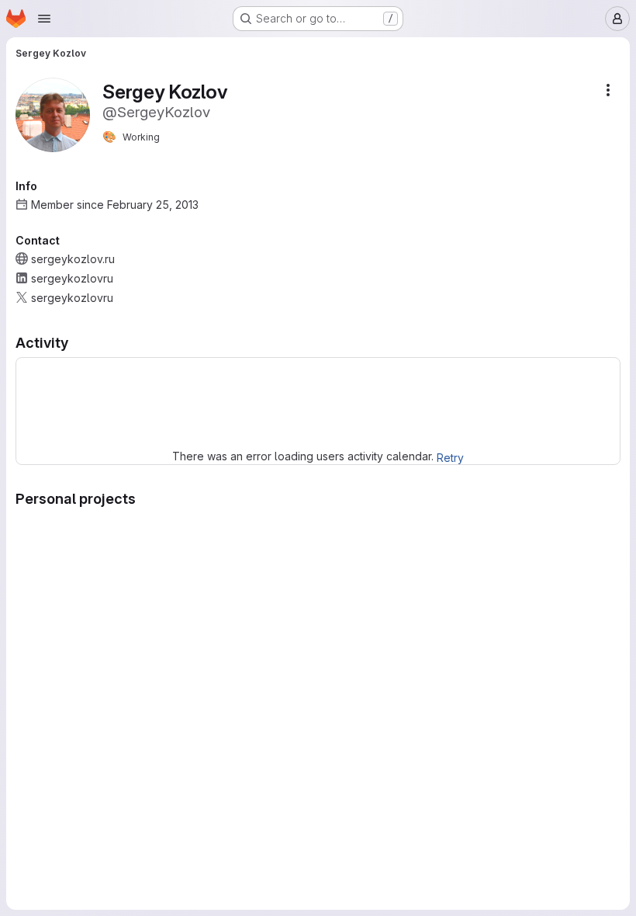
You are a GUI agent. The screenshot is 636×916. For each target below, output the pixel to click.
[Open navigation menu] (44, 18)
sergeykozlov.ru (73, 258)
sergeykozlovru (72, 278)
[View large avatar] (53, 113)
